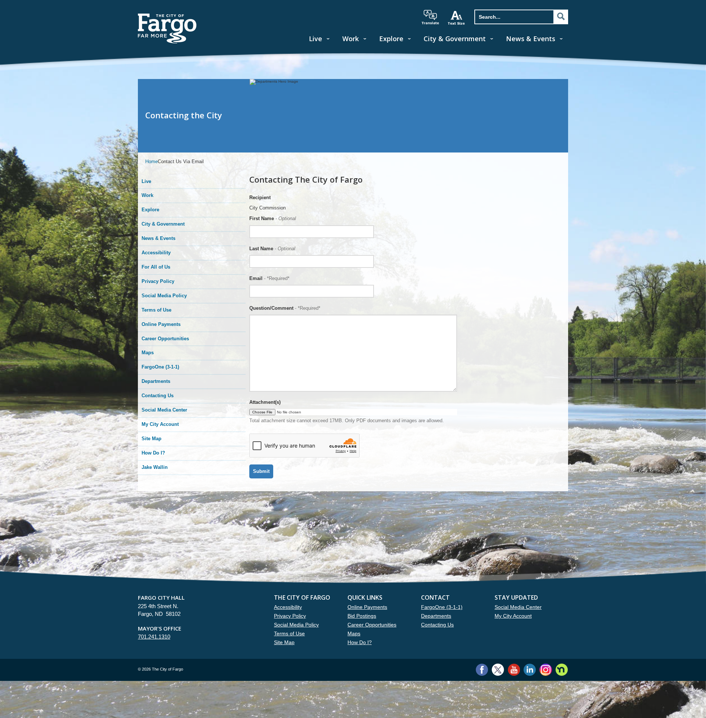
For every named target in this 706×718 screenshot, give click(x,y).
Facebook (482, 669)
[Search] (560, 17)
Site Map (151, 438)
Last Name (272, 248)
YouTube (514, 669)
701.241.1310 (154, 636)
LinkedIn (530, 669)
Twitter (498, 669)
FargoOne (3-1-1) (160, 367)
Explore (391, 38)
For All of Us (156, 267)
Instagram (545, 669)
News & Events (530, 38)
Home (151, 161)
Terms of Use (156, 310)
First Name (272, 218)
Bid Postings (361, 616)
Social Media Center (164, 410)
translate (430, 17)
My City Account (160, 424)
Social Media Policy (164, 295)
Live (315, 38)
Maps (148, 352)
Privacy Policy (158, 281)
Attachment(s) (265, 402)
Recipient (260, 197)
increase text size (457, 17)
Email (269, 278)
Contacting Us (158, 395)
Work (350, 38)
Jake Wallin (155, 467)
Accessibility (156, 252)
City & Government (455, 38)
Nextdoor (562, 669)
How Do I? (153, 453)
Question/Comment (284, 308)
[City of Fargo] (167, 16)
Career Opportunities (165, 338)
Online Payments (161, 324)
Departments (156, 381)
